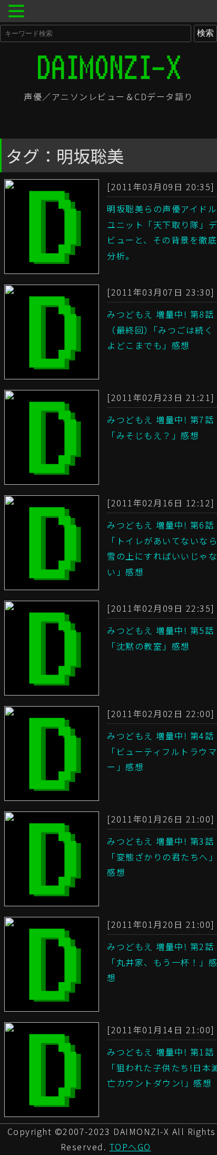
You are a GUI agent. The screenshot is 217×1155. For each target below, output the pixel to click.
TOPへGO (130, 1146)
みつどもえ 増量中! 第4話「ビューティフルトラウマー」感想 (162, 751)
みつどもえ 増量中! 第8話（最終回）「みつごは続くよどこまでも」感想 (160, 329)
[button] (17, 12)
